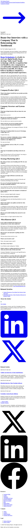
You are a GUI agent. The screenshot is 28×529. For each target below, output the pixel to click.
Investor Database (7, 499)
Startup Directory (7, 506)
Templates (17, 2)
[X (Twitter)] (14, 364)
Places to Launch (7, 500)
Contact (2, 3)
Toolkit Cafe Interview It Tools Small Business (12, 372)
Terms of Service (7, 521)
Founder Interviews (7, 515)
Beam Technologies (8, 57)
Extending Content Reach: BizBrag (9, 393)
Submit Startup (6, 514)
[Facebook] (14, 488)
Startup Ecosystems (7, 504)
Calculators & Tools (7, 498)
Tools (21, 2)
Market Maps (6, 503)
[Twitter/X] (14, 434)
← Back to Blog (4, 401)
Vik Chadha (3, 304)
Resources (9, 2)
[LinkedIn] (14, 337)
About (4, 511)
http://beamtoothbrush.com (19, 286)
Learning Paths (4, 2)
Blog (23, 2)
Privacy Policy (6, 522)
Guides (13, 2)
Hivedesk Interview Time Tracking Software (11, 383)
